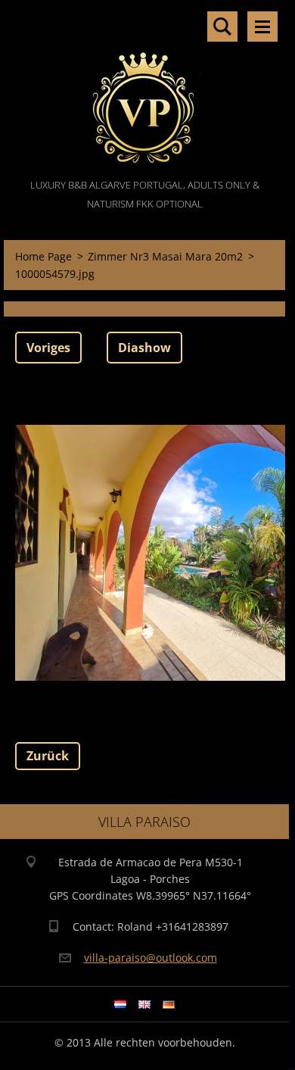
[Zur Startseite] (144, 88)
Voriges (48, 347)
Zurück (47, 755)
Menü (262, 26)
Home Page (43, 256)
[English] (144, 1004)
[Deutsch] (169, 1004)
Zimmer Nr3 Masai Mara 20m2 (165, 256)
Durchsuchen (222, 26)
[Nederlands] (120, 1004)
